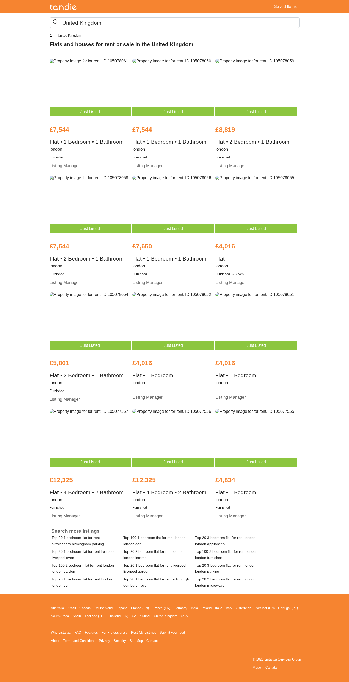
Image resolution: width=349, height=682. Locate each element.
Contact (152, 641)
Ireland (207, 608)
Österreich (243, 608)
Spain (77, 616)
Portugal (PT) (288, 608)
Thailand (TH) (94, 616)
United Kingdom (165, 616)
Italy (229, 608)
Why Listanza (61, 632)
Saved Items (285, 6)
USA (184, 616)
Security (120, 641)
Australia (57, 608)
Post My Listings (143, 632)
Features (91, 632)
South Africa (60, 616)
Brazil (71, 608)
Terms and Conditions (79, 641)
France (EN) (140, 608)
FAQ (78, 632)
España (121, 608)
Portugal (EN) (265, 608)
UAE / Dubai (141, 616)
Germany (180, 608)
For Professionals (114, 632)
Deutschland (103, 608)
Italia (218, 608)
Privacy (104, 641)
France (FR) (161, 608)
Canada (85, 608)
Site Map (136, 641)
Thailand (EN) (118, 616)
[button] (175, 22)
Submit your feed (172, 632)
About (55, 641)
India (194, 608)
